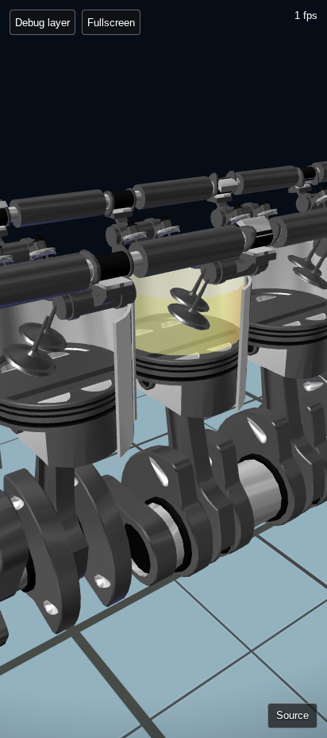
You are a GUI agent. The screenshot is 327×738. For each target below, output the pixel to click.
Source (292, 715)
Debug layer (42, 23)
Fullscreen (111, 23)
